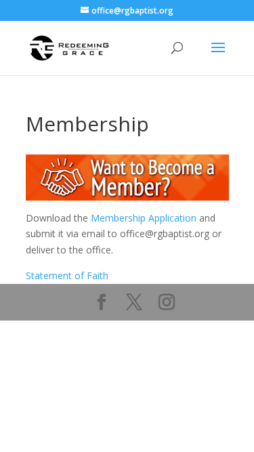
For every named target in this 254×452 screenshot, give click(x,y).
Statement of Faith (67, 275)
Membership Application (143, 217)
